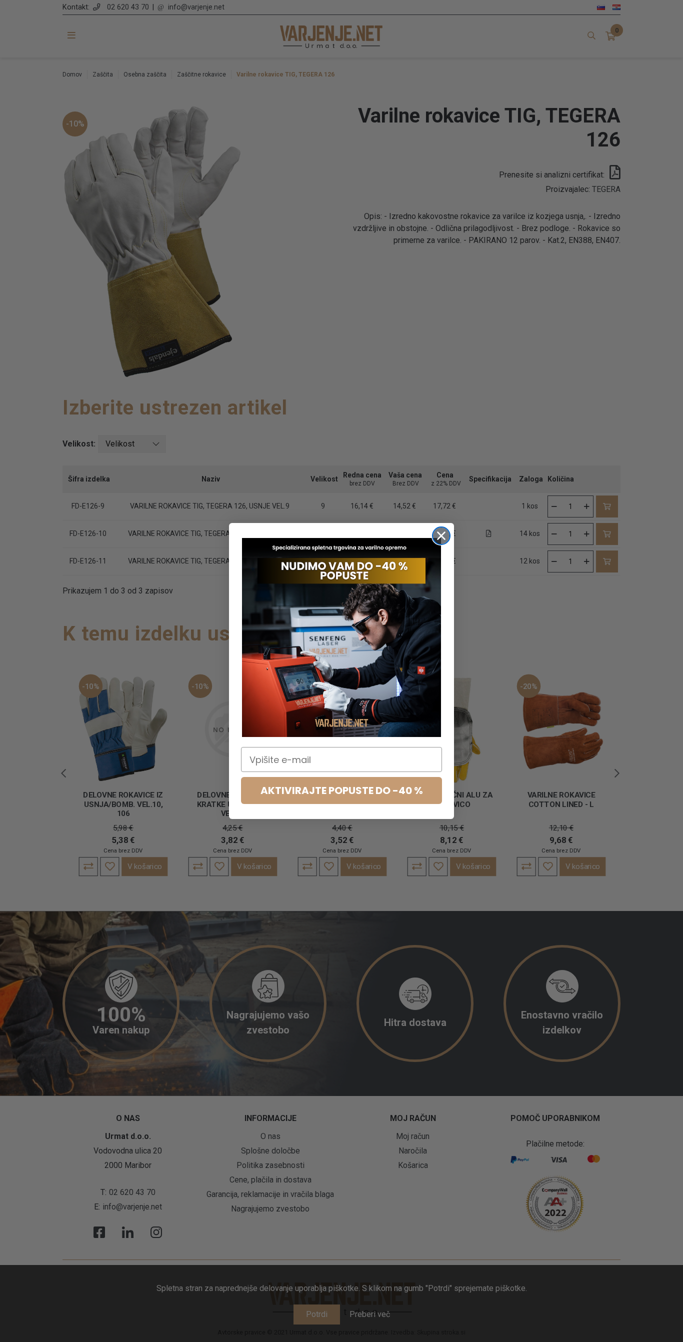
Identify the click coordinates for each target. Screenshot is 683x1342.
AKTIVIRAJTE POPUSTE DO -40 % (341, 791)
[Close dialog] (441, 535)
